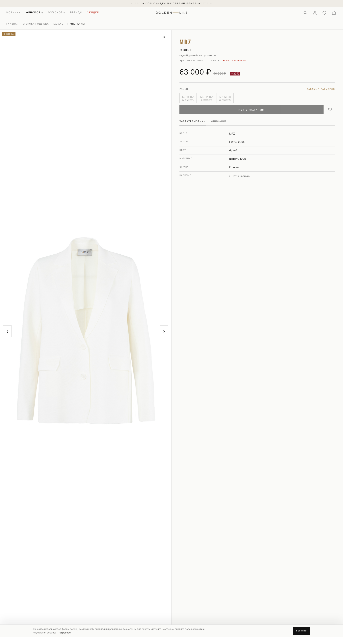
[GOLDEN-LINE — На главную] (172, 12)
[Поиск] (305, 12)
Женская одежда (36, 23)
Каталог (59, 23)
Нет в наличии (251, 109)
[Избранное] (324, 12)
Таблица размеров (321, 89)
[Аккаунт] (315, 12)
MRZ (232, 133)
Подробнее (64, 632)
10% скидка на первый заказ (171, 3)
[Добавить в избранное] (330, 109)
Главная (12, 23)
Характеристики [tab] (192, 121)
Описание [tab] (219, 121)
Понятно (301, 631)
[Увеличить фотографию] (164, 37)
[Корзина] (334, 12)
